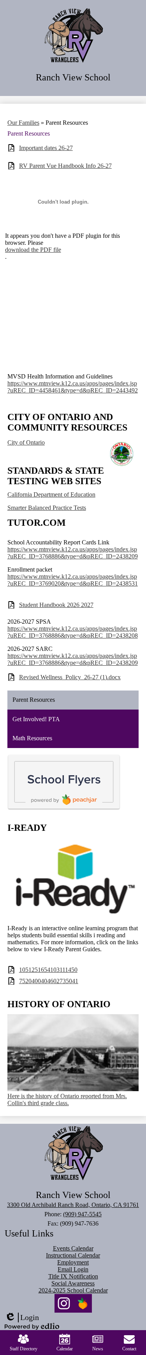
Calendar (64, 1349)
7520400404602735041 (48, 981)
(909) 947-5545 (82, 1214)
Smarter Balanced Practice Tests (46, 507)
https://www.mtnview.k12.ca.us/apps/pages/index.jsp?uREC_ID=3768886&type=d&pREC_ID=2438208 (72, 632)
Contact (129, 1349)
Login (22, 1317)
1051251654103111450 (48, 969)
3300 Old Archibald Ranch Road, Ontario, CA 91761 (73, 1205)
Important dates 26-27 (46, 148)
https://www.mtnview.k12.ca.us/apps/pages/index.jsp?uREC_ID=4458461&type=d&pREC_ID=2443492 (72, 387)
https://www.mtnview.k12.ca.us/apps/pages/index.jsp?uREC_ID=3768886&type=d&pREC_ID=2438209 (72, 553)
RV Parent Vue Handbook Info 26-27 (65, 165)
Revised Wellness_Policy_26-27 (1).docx (70, 677)
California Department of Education (51, 494)
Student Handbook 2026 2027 (56, 605)
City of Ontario (26, 442)
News (97, 1349)
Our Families (23, 122)
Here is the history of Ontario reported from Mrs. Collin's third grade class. (67, 1099)
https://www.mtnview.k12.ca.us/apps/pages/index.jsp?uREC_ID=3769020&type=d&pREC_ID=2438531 (72, 580)
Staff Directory (23, 1349)
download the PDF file (33, 249)
